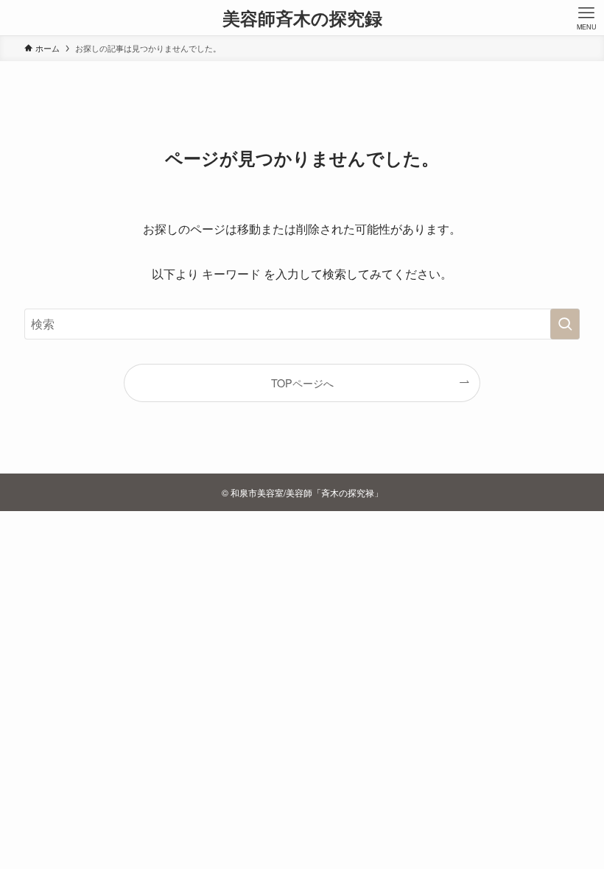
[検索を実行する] (565, 324)
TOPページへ (302, 382)
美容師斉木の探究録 (302, 18)
